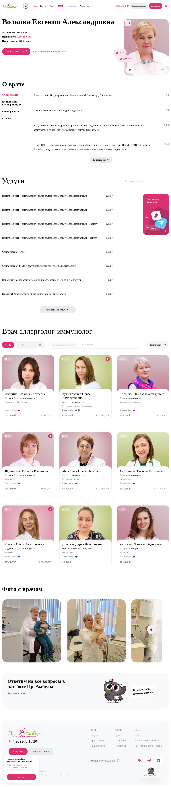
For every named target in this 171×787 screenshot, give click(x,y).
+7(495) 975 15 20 (121, 6)
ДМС (137, 729)
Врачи (36, 6)
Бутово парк (24, 36)
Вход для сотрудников (102, 760)
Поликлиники (98, 745)
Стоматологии (72, 6)
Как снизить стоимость (147, 740)
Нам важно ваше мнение (148, 745)
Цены (118, 735)
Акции (82, 6)
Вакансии (120, 745)
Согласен (21, 777)
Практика (120, 740)
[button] (6, 629)
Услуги (94, 735)
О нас (137, 735)
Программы (97, 740)
